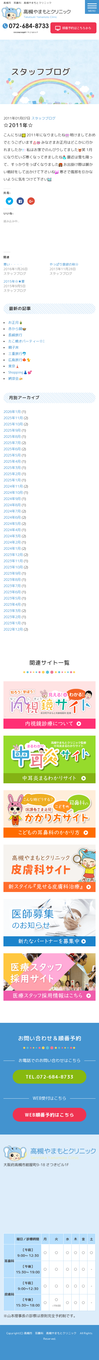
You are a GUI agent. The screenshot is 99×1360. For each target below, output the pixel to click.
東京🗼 (14, 366)
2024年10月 (13, 492)
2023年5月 (12, 598)
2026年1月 (12, 411)
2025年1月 (12, 480)
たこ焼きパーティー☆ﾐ (26, 341)
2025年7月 (12, 442)
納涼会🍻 (15, 378)
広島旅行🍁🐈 (19, 359)
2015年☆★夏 (14, 281)
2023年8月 (12, 579)
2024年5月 (12, 523)
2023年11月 (13, 561)
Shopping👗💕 (20, 372)
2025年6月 (12, 449)
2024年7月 (12, 511)
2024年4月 (12, 529)
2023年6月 (12, 592)
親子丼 (13, 347)
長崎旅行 (15, 335)
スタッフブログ (43, 118)
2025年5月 (12, 455)
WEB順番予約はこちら (49, 1114)
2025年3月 (12, 467)
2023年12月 (13, 554)
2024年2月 (12, 542)
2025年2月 (12, 473)
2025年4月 (12, 461)
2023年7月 (12, 585)
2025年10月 (13, 424)
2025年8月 (12, 436)
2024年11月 (13, 486)
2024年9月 (12, 498)
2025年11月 (13, 417)
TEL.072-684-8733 (49, 1076)
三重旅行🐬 (17, 353)
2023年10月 (13, 567)
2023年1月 (12, 623)
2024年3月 (12, 536)
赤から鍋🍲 (17, 328)
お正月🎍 (15, 322)
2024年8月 (12, 505)
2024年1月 (12, 548)
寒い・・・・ (13, 264)
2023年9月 (12, 573)
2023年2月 (12, 616)
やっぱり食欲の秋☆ (64, 264)
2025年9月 (12, 430)
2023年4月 (12, 604)
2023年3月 (12, 610)
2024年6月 (12, 517)
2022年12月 (13, 629)
